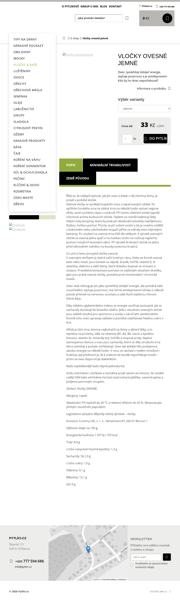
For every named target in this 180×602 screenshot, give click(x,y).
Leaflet (96, 579)
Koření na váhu (27, 160)
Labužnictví (24, 109)
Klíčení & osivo (26, 185)
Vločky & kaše (25, 65)
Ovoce (19, 77)
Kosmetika (22, 191)
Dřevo (19, 204)
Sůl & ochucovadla (30, 172)
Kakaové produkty (29, 141)
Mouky (19, 58)
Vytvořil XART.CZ (158, 591)
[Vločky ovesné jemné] (88, 55)
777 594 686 (29, 561)
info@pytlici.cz (23, 566)
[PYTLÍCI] (32, 16)
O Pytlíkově (70, 6)
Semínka (20, 96)
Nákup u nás (89, 6)
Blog (103, 6)
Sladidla (21, 122)
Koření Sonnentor (30, 166)
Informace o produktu (151, 88)
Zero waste (23, 198)
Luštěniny (22, 71)
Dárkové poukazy (29, 46)
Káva (18, 147)
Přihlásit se (147, 6)
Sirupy (19, 115)
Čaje (17, 153)
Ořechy (20, 84)
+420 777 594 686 (166, 6)
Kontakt (115, 6)
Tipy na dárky (25, 39)
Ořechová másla (28, 90)
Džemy (19, 134)
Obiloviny (22, 52)
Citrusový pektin (28, 128)
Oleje (18, 103)
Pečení (19, 179)
